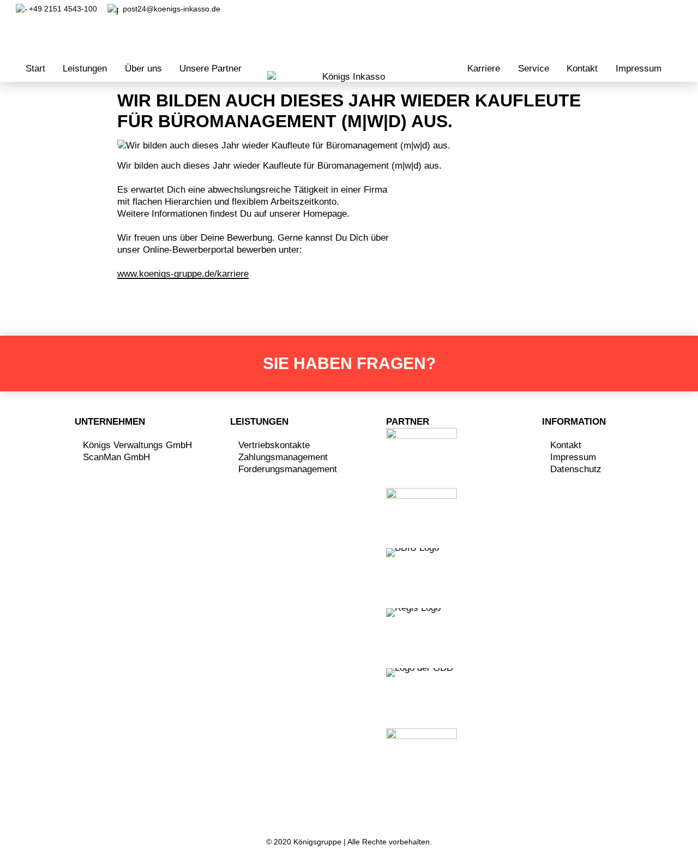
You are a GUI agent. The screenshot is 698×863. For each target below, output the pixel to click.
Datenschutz (575, 469)
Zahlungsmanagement (283, 457)
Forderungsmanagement (287, 469)
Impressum (573, 457)
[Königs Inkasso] (349, 77)
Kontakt (565, 445)
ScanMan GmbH (116, 457)
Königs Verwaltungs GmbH (137, 445)
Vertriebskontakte (274, 445)
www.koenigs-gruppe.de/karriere (183, 274)
